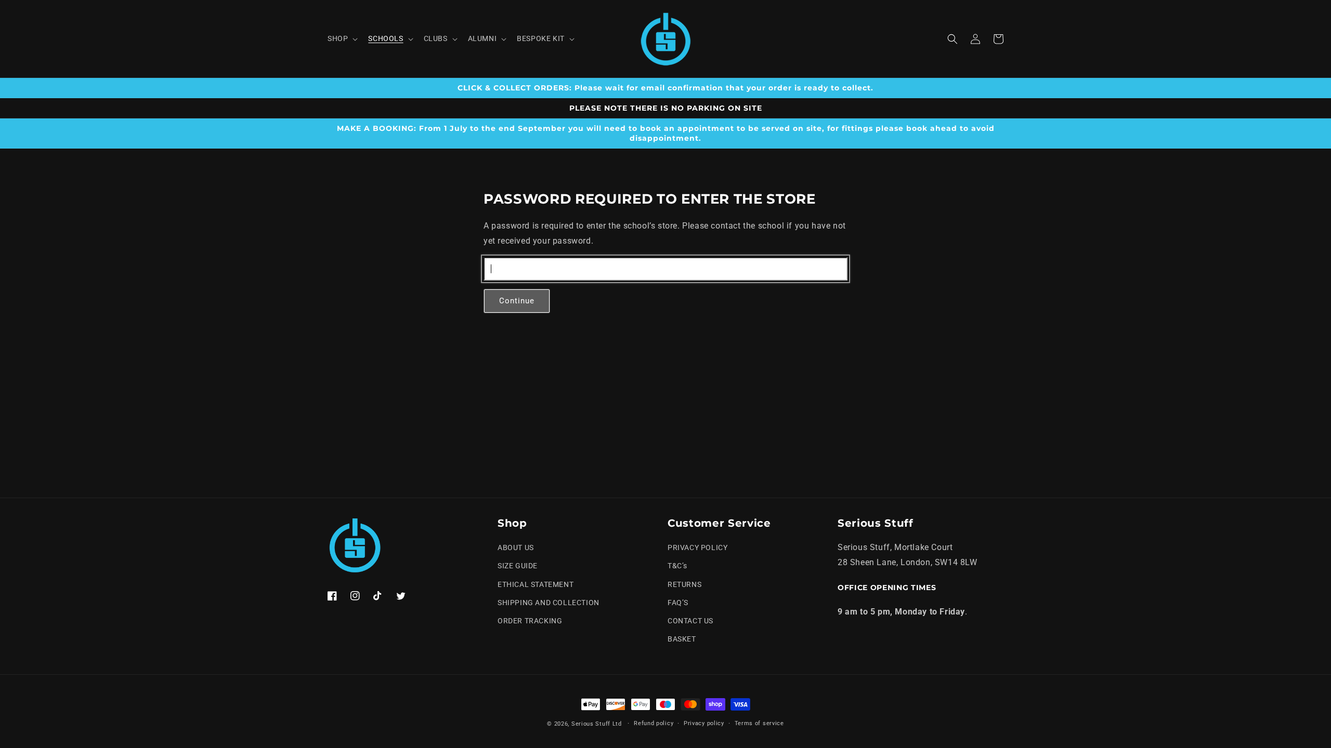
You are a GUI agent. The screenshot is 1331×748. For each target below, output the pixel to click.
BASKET (682, 639)
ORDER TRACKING (530, 621)
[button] (341, 38)
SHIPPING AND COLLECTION (548, 602)
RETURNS (684, 584)
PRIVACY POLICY (697, 547)
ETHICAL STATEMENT (535, 584)
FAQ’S (678, 602)
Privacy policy (704, 723)
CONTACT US (690, 621)
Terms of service (759, 723)
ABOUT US (516, 547)
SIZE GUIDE (518, 566)
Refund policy (653, 723)
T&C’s (677, 566)
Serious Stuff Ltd (596, 723)
